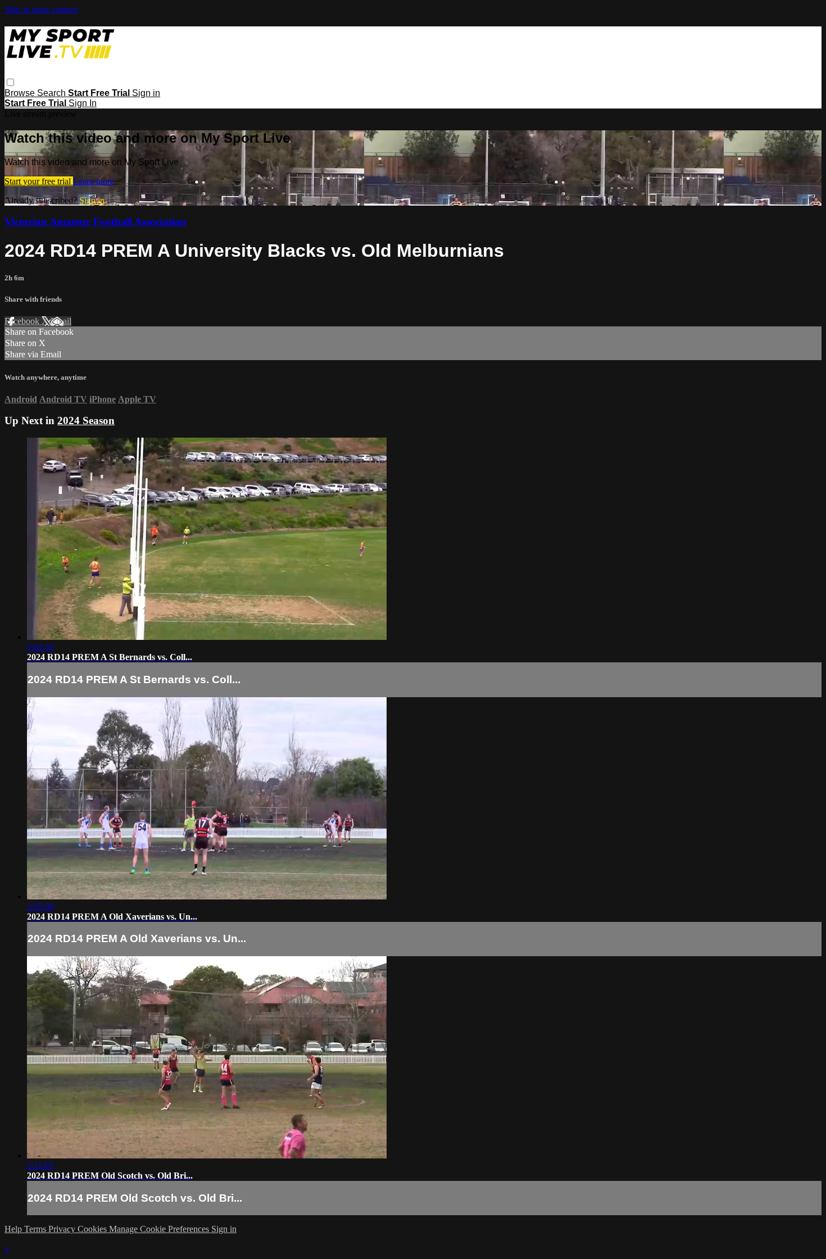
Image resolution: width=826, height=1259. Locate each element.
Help (14, 1229)
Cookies (93, 1229)
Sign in (146, 93)
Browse (20, 93)
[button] (10, 82)
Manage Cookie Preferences (160, 1229)
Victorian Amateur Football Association (95, 222)
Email (61, 321)
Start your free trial (38, 181)
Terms (36, 1229)
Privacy (63, 1229)
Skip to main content (41, 9)
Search (52, 93)
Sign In (83, 103)
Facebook (23, 321)
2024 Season (86, 420)
